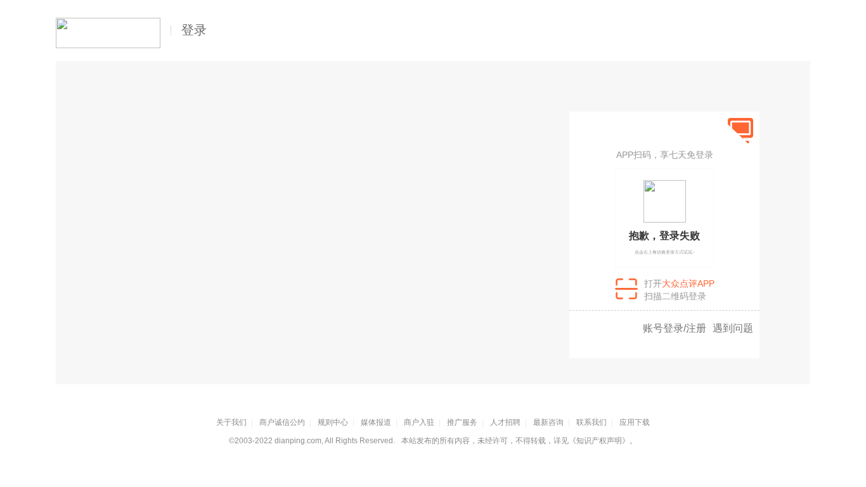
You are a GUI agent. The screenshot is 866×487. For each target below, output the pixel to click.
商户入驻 (419, 422)
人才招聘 (505, 422)
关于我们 (231, 422)
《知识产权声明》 (599, 440)
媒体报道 (376, 422)
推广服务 (462, 422)
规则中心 (333, 422)
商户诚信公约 (282, 422)
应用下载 (634, 422)
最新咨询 (548, 422)
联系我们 (591, 422)
